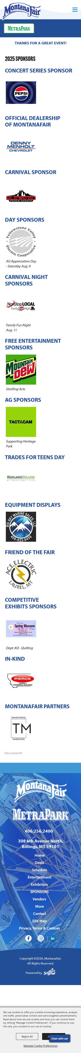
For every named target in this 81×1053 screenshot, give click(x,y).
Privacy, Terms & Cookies (39, 928)
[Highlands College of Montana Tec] (21, 479)
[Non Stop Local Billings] (21, 306)
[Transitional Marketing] (21, 728)
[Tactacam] (21, 422)
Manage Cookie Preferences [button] (41, 1045)
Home (39, 855)
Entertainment (39, 877)
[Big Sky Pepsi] (21, 93)
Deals (39, 862)
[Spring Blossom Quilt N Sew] (21, 629)
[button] (75, 10)
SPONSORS (39, 891)
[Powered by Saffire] (49, 972)
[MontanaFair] (21, 11)
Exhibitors (39, 884)
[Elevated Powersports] (21, 194)
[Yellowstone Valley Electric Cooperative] (21, 242)
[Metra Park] (19, 28)
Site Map (39, 920)
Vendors (39, 899)
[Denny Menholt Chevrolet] (21, 147)
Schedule (39, 869)
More (39, 906)
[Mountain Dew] (21, 370)
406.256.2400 (39, 831)
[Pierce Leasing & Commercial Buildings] (21, 681)
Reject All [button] (27, 1036)
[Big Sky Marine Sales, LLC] (21, 527)
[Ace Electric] (21, 574)
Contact (39, 913)
